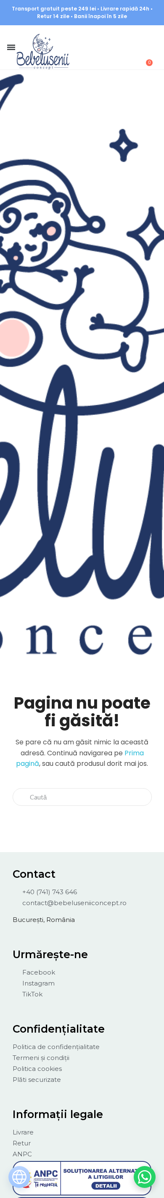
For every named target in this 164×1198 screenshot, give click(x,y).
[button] (101, 36)
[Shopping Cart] (145, 58)
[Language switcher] (19, 1177)
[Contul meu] (124, 37)
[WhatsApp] (145, 1177)
